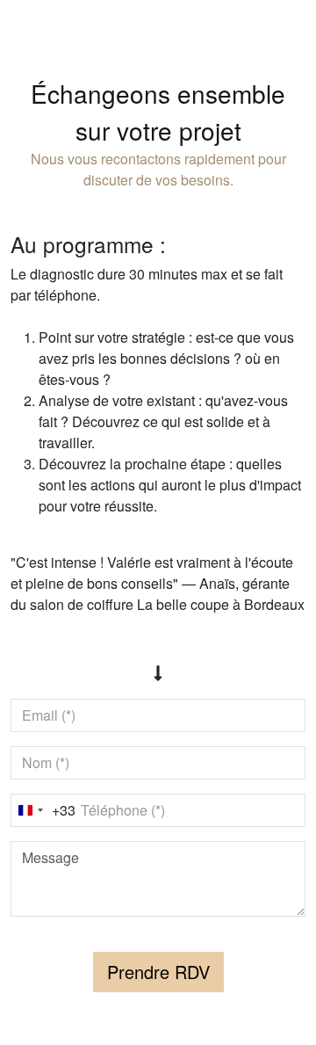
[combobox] (43, 810)
